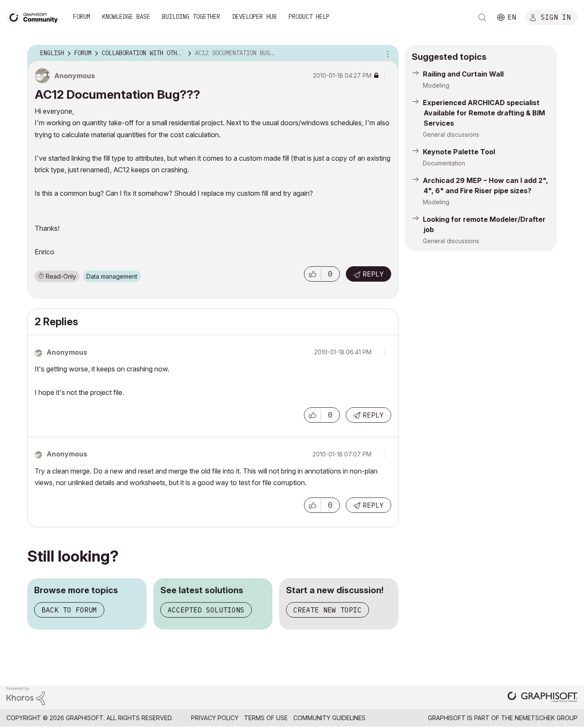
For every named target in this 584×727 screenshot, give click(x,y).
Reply (373, 274)
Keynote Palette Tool (459, 151)
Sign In (556, 16)
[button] (312, 274)
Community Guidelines (329, 717)
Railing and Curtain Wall (463, 74)
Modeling (436, 85)
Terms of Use (266, 717)
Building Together (191, 17)
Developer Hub (254, 17)
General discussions (451, 134)
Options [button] (386, 53)
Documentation (444, 163)
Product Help (309, 17)
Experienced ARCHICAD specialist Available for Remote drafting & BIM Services (484, 112)
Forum (81, 17)
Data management (111, 276)
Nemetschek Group (546, 717)
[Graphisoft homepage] (542, 697)
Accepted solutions (206, 610)
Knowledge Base (126, 17)
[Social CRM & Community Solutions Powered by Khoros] (25, 695)
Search (482, 17)
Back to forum (69, 610)
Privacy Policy (215, 717)
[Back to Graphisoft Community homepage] (35, 16)
